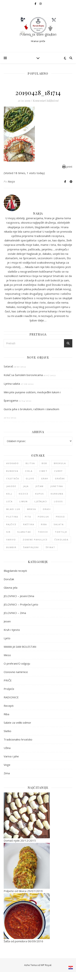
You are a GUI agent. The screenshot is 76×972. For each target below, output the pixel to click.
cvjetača (12, 478)
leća (9, 501)
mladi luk (13, 509)
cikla (28, 471)
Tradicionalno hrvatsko (18, 739)
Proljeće (9, 689)
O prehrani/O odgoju (17, 663)
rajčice (11, 524)
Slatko (7, 731)
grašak (60, 478)
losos (58, 501)
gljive (30, 478)
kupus (39, 493)
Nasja (11, 181)
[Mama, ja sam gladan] (38, 27)
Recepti (8, 705)
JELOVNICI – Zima (15, 613)
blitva (30, 463)
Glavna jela (10, 587)
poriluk (43, 516)
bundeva (12, 471)
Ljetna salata (12, 383)
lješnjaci (40, 501)
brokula (60, 463)
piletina (12, 516)
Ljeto (7, 638)
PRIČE (8, 680)
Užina (7, 748)
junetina (56, 486)
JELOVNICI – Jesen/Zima (19, 596)
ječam (39, 486)
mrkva (31, 509)
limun (23, 501)
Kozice (23, 493)
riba (44, 524)
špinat (50, 547)
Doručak (9, 579)
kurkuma (57, 493)
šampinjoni (31, 547)
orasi (47, 509)
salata (59, 524)
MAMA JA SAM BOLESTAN (20, 646)
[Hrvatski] (70, 967)
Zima (7, 773)
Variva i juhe (11, 756)
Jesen (7, 621)
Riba (6, 714)
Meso (7, 655)
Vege (7, 765)
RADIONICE (11, 697)
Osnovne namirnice (16, 672)
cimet (43, 471)
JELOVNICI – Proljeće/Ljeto (21, 604)
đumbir (11, 547)
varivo (11, 539)
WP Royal (46, 965)
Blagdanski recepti (15, 570)
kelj (9, 493)
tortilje (61, 531)
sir (8, 531)
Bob (44, 463)
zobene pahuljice (35, 539)
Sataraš (8, 366)
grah (44, 478)
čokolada (61, 539)
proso (60, 516)
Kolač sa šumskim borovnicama (23, 375)
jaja (26, 486)
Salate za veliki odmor (17, 722)
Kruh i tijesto (12, 630)
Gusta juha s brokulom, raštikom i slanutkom (31, 409)
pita (28, 516)
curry (58, 471)
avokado (12, 463)
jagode (11, 486)
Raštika (28, 524)
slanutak (24, 531)
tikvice (43, 531)
